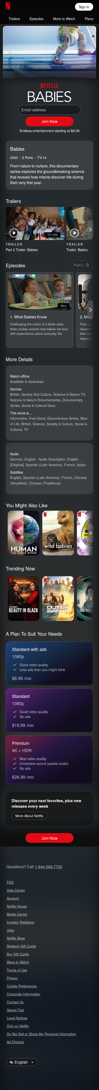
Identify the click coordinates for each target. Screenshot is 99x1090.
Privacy (12, 978)
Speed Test (15, 1010)
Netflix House (17, 906)
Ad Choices (15, 1041)
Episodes (36, 18)
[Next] (90, 229)
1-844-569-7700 (48, 866)
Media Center (17, 914)
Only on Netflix (18, 1025)
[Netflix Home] (23, 7)
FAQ (10, 882)
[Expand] (77, 69)
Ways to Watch (18, 962)
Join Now (50, 121)
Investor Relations (20, 922)
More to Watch (64, 18)
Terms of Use (17, 970)
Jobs (10, 930)
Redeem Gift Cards (21, 946)
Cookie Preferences (22, 986)
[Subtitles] (88, 69)
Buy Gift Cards (18, 954)
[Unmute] (22, 69)
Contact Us (15, 1002)
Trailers (14, 18)
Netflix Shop (16, 938)
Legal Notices (17, 1017)
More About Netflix (29, 815)
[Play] (10, 69)
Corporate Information (23, 994)
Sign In (84, 6)
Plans (89, 18)
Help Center (16, 890)
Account (13, 898)
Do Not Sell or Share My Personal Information (41, 1033)
